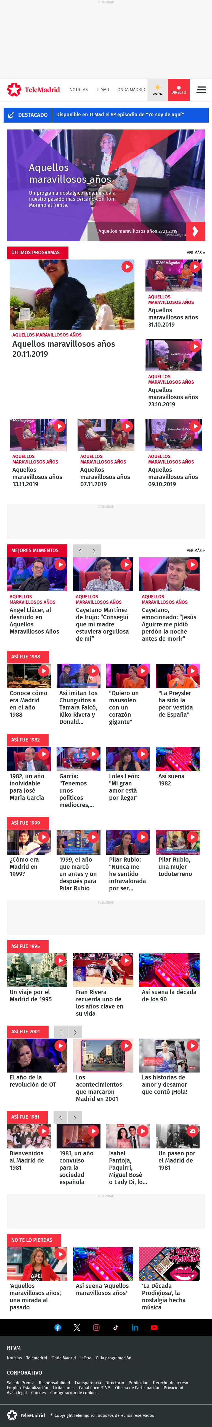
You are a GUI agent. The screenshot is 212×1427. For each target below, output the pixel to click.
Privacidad (173, 1388)
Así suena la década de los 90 (169, 970)
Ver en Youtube (154, 1327)
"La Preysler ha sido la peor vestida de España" (178, 676)
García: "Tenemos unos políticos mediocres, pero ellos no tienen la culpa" (78, 759)
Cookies (38, 1393)
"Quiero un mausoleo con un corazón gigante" (128, 676)
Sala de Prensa (21, 1383)
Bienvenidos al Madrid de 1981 (29, 1136)
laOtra (85, 1358)
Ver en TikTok (115, 1328)
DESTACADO (33, 115)
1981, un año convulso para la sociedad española (78, 1136)
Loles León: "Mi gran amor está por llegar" (128, 759)
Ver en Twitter (77, 1328)
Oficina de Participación (137, 1388)
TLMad (102, 90)
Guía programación (113, 1358)
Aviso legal (17, 1393)
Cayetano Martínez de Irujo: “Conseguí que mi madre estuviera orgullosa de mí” (103, 574)
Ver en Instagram (96, 1327)
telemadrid (26, 1415)
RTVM (14, 1348)
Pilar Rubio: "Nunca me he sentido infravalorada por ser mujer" (128, 842)
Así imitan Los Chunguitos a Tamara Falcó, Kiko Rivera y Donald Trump (78, 676)
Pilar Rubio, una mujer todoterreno (178, 842)
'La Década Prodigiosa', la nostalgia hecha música (169, 1264)
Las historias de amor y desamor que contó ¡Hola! (169, 1056)
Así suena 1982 (178, 759)
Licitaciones (64, 1388)
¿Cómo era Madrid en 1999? (29, 842)
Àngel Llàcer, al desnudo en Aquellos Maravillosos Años (37, 574)
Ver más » (196, 253)
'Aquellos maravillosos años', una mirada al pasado (37, 1264)
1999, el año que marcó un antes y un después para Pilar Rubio (78, 842)
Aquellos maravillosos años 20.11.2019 (72, 295)
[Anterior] (80, 550)
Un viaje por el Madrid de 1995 (37, 970)
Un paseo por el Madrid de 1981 (178, 1136)
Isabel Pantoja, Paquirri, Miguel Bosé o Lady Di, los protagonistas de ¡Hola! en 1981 (128, 1136)
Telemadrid (36, 1358)
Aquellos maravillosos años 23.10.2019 (173, 355)
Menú (201, 90)
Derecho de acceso (170, 1383)
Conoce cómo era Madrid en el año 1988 (29, 676)
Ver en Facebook (57, 1328)
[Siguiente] (94, 550)
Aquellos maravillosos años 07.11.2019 (106, 435)
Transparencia (88, 1383)
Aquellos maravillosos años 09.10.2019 (173, 435)
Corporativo (24, 1373)
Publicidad (139, 1383)
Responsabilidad (54, 1383)
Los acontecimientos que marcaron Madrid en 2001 (103, 1056)
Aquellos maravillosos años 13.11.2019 (38, 435)
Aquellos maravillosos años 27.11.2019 (138, 231)
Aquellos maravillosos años (47, 335)
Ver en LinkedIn (135, 1327)
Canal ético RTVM (95, 1388)
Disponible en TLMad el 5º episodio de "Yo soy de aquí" (120, 114)
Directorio (114, 1383)
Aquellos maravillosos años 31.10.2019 (173, 276)
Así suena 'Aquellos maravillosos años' (103, 1264)
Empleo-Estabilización (27, 1388)
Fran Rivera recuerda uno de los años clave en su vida (103, 970)
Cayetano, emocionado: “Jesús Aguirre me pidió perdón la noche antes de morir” (169, 574)
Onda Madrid (131, 90)
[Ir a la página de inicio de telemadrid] (33, 90)
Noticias (79, 90)
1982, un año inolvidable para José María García (29, 759)
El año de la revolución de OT (37, 1056)
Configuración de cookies (73, 1393)
